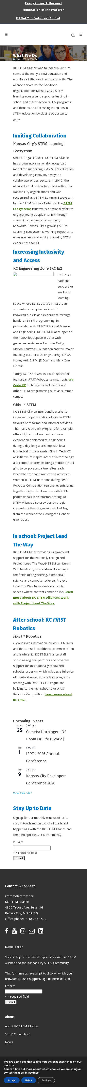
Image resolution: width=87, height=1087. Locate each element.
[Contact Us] (33, 932)
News (9, 1042)
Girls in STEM (24, 404)
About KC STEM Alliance (21, 1026)
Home (16, 59)
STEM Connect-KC (17, 1034)
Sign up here (50, 979)
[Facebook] (8, 932)
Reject (28, 1080)
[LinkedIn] (40, 932)
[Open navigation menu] (79, 35)
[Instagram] (24, 932)
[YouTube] (16, 932)
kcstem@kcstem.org (19, 896)
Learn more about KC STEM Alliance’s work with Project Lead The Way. (43, 597)
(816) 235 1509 (35, 919)
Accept (12, 1080)
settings (33, 1073)
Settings (46, 1080)
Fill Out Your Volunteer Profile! (38, 18)
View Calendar (22, 793)
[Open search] (73, 35)
